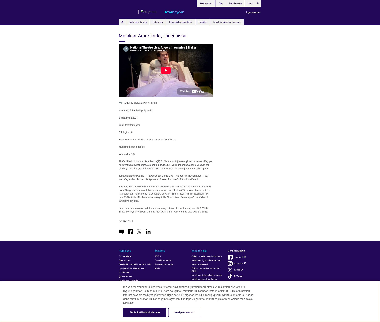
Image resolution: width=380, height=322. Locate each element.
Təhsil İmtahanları (163, 260)
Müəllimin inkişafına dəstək (204, 279)
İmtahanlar (158, 22)
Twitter (237, 270)
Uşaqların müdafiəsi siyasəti (132, 268)
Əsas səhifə (122, 22)
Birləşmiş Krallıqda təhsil (180, 22)
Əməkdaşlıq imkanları (129, 280)
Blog (221, 3)
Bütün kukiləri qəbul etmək (144, 312)
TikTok (237, 276)
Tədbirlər (202, 22)
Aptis (157, 268)
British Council (127, 12)
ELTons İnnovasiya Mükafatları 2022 (205, 269)
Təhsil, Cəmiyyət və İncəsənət (227, 22)
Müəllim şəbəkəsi (199, 264)
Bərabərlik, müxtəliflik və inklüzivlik (135, 264)
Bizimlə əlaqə (235, 3)
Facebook (239, 257)
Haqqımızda (125, 250)
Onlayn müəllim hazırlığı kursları (206, 256)
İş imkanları (124, 272)
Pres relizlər (124, 260)
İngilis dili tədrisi (253, 12)
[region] (190, 301)
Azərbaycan (205, 3)
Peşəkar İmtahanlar (164, 264)
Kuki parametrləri (184, 312)
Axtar (259, 3)
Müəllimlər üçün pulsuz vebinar (206, 260)
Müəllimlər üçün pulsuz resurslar (206, 275)
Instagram (239, 263)
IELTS (158, 256)
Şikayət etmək (125, 276)
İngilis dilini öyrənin (138, 22)
